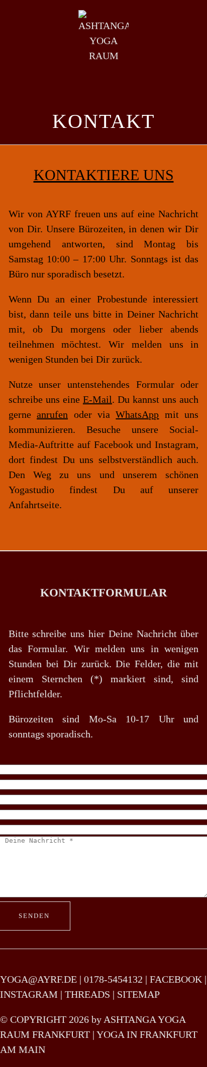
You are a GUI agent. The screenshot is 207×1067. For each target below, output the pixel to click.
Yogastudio (31, 489)
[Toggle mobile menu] (188, 38)
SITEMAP (138, 994)
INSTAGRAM (29, 994)
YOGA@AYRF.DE (38, 979)
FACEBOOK (176, 979)
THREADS (87, 994)
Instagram (175, 444)
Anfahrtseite (34, 504)
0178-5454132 (113, 979)
